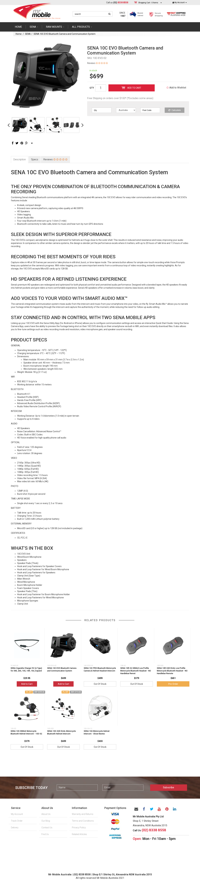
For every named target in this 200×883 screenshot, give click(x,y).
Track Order (16, 821)
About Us (45, 814)
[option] (45, 75)
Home (18, 26)
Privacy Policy (79, 827)
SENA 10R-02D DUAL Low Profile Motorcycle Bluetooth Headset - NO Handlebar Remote (172, 671)
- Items (148, 3)
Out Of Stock (100, 684)
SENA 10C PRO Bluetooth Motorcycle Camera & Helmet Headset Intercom (100, 669)
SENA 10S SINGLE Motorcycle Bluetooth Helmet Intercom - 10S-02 (26, 732)
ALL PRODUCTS (81, 26)
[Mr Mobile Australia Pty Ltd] (36, 10)
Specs (34, 159)
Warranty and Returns (82, 814)
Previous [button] (8, 125)
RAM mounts (54, 26)
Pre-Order (173, 684)
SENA (33, 26)
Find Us (45, 834)
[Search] (109, 14)
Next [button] (82, 125)
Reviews (48, 159)
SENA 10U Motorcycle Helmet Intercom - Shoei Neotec (97, 732)
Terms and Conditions (83, 821)
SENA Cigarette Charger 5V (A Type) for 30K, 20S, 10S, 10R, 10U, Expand (26, 669)
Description (19, 159)
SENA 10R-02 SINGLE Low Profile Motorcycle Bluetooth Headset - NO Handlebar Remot (135, 671)
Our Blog (45, 821)
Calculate (176, 110)
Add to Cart (134, 88)
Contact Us (46, 827)
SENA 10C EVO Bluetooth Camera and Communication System (64, 34)
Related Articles (79, 834)
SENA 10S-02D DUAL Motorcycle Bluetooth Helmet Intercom (61, 732)
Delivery (14, 827)
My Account (17, 814)
